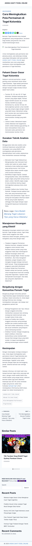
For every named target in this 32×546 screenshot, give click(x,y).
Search (4, 485)
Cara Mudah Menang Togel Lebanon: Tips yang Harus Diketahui (15, 214)
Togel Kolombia (7, 403)
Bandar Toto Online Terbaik (10, 397)
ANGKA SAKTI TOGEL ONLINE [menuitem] (11, 60)
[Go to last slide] (4, 451)
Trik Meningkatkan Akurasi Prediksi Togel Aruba (24, 415)
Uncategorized (6, 11)
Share (20, 33)
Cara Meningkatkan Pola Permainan (12, 400)
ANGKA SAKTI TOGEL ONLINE (11, 394)
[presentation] (16, 443)
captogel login (12, 386)
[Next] (27, 451)
